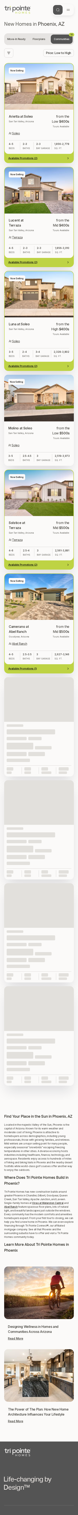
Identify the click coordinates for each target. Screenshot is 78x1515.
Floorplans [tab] (39, 39)
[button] (39, 1090)
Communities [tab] (63, 38)
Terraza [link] (17, 237)
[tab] (16, 39)
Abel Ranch (11, 1206)
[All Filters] (8, 53)
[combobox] (58, 53)
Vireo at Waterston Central (47, 1203)
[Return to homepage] (39, 1452)
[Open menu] (68, 10)
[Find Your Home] (58, 10)
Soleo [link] (16, 133)
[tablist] (39, 39)
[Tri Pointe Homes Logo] (17, 10)
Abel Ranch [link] (19, 643)
